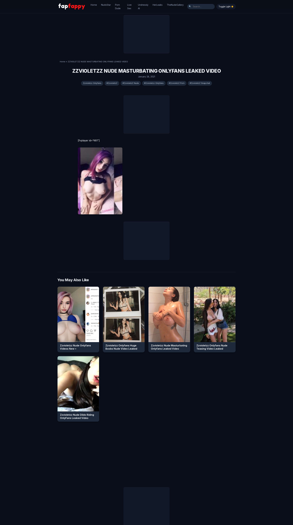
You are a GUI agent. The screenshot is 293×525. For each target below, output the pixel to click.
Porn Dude (118, 7)
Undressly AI (143, 7)
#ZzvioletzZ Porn (176, 83)
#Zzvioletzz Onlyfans (154, 83)
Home (94, 5)
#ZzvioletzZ (112, 83)
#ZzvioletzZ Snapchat (200, 83)
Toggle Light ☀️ (226, 6)
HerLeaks (158, 5)
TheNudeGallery (175, 5)
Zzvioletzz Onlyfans (92, 83)
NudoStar (106, 5)
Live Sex (129, 7)
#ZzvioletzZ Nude (131, 83)
